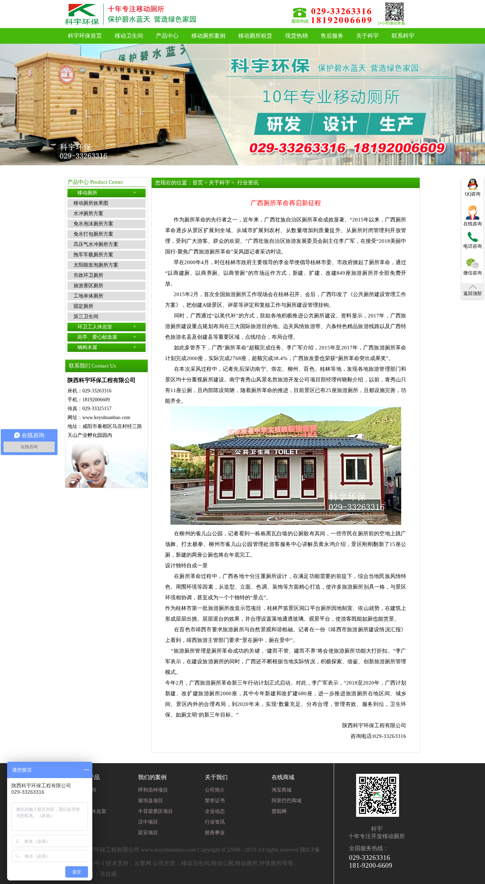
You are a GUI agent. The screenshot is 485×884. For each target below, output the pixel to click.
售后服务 (332, 36)
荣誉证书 (215, 800)
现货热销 (296, 36)
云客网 (142, 863)
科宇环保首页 (85, 36)
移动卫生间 (129, 36)
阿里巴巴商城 (286, 800)
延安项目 (148, 832)
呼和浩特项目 (153, 790)
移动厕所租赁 (255, 36)
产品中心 (167, 36)
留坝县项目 (150, 800)
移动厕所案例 (208, 36)
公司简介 (215, 790)
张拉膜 (108, 874)
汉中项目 (148, 822)
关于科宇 (367, 36)
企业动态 (215, 811)
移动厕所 (106, 192)
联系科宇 (403, 36)
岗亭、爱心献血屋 (106, 337)
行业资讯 (247, 183)
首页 (197, 183)
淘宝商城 (281, 790)
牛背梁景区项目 (155, 811)
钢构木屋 (106, 347)
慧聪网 (279, 811)
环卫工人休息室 (106, 327)
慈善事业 (215, 832)
